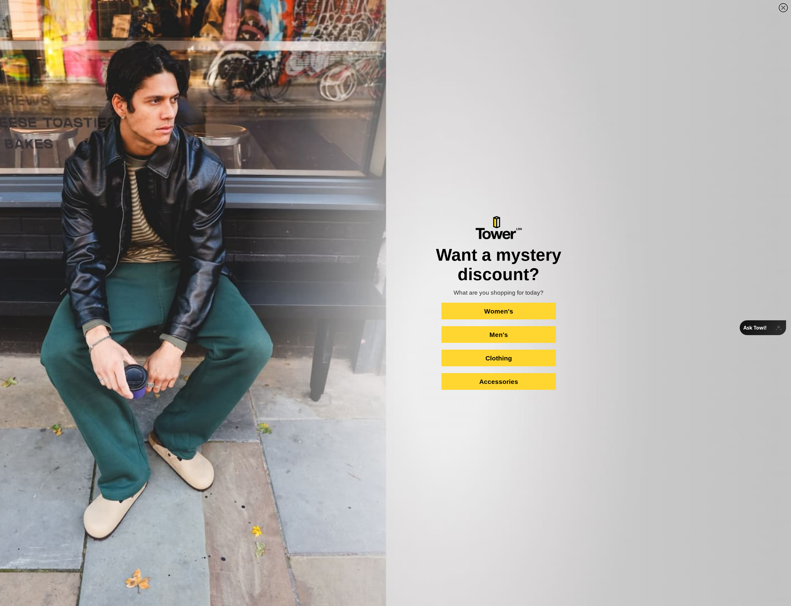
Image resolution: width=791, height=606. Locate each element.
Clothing (498, 358)
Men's (498, 334)
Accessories (498, 381)
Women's (498, 311)
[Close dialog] (783, 7)
